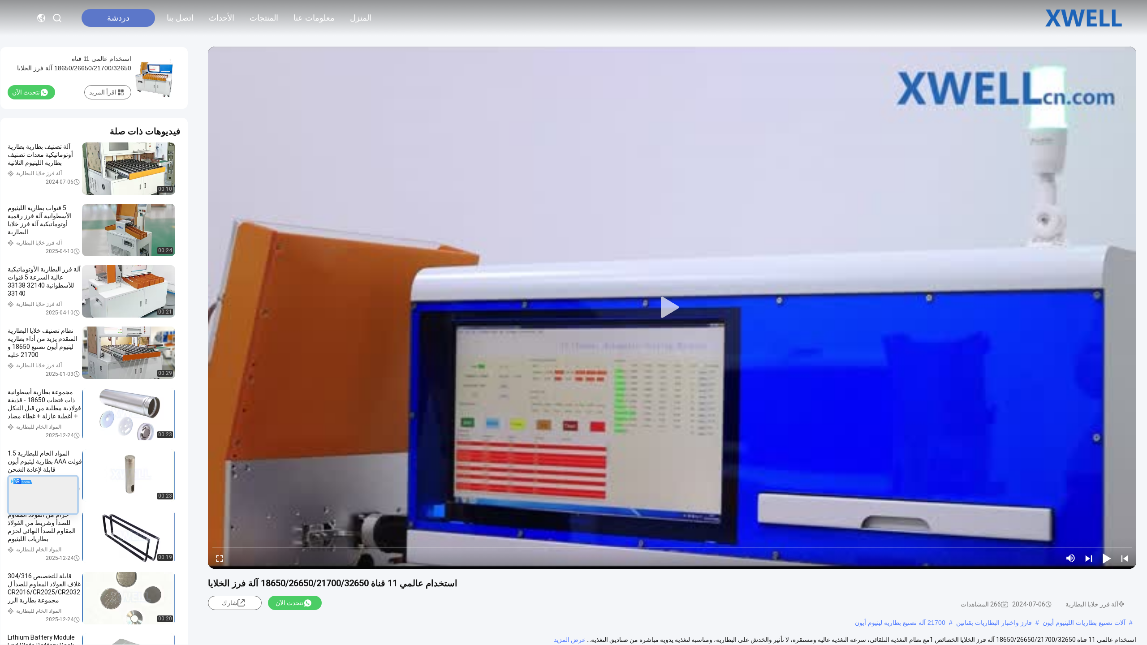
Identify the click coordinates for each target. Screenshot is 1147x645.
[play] (672, 308)
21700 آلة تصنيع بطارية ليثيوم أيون (900, 622)
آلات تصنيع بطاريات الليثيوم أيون (1084, 622)
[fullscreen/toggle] (220, 558)
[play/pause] (1107, 558)
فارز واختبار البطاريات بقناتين (994, 622)
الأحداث (221, 17)
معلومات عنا (314, 17)
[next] (1089, 558)
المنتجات (264, 17)
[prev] (1125, 558)
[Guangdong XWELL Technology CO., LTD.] (1084, 18)
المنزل (360, 17)
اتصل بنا (180, 17)
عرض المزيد (570, 639)
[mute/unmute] (1071, 558)
